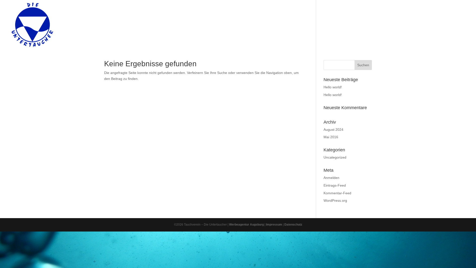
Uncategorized (335, 157)
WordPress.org (335, 200)
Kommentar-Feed (337, 193)
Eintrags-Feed (335, 185)
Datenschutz (293, 224)
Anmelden (331, 178)
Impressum (274, 224)
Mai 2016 (331, 137)
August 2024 (333, 130)
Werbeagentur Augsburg (246, 224)
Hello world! (333, 87)
